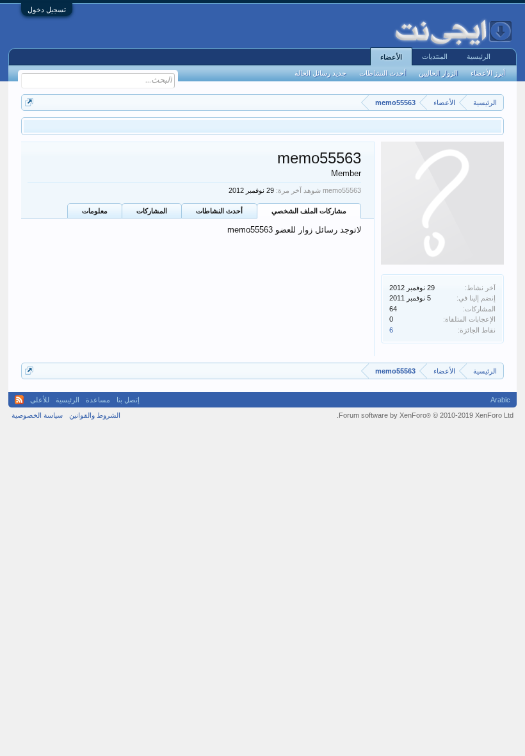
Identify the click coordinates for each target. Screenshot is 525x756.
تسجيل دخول (47, 9)
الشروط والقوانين (94, 415)
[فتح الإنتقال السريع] (29, 102)
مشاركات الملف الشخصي (308, 211)
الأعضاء (391, 57)
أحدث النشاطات (219, 211)
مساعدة (98, 400)
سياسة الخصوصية (37, 415)
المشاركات (151, 211)
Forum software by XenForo (425, 415)
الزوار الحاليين (438, 73)
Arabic (500, 400)
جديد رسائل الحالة (320, 73)
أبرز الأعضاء (488, 73)
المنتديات (435, 56)
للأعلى (39, 400)
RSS (19, 399)
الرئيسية (478, 56)
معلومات (95, 211)
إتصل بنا (128, 400)
